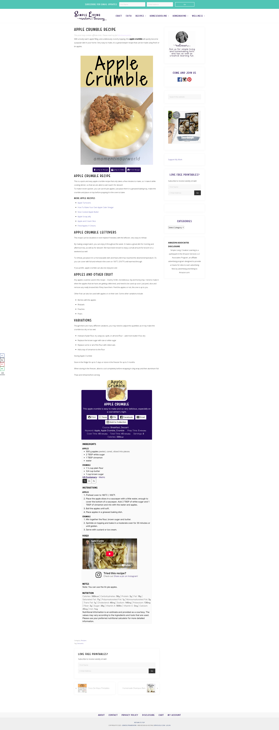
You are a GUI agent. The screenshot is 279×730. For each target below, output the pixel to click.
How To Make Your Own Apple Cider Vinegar (96, 207)
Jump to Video (118, 170)
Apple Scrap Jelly (84, 216)
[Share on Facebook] (2, 355)
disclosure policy (124, 35)
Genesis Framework (129, 725)
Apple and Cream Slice (87, 221)
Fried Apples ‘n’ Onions (87, 225)
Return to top (139, 722)
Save (104, 417)
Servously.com (159, 725)
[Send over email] (2, 368)
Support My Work (175, 159)
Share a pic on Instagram (125, 576)
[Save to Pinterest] (2, 364)
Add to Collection (117, 422)
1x (85, 481)
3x (94, 481)
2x (89, 481)
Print (93, 417)
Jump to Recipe (102, 170)
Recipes (83, 640)
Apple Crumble (116, 404)
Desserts (80, 643)
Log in (168, 725)
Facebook (128, 417)
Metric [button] (102, 477)
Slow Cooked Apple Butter (88, 212)
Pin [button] (114, 417)
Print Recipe (135, 170)
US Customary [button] (90, 477)
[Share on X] (2, 360)
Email (142, 417)
